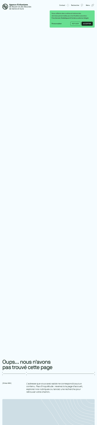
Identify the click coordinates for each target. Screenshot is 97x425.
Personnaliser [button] (57, 24)
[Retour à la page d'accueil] (16, 6)
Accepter (87, 24)
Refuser (75, 24)
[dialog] (72, 19)
